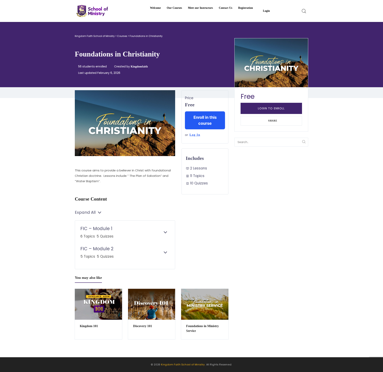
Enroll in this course (205, 120)
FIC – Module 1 (96, 228)
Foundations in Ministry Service (202, 328)
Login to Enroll (271, 108)
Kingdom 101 (89, 326)
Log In (195, 134)
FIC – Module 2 (97, 248)
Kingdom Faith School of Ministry (183, 364)
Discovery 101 (142, 326)
